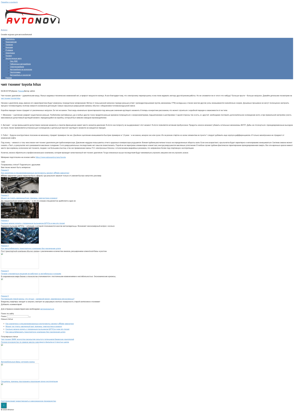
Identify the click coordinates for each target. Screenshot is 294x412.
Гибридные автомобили (20, 64)
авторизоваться (47, 309)
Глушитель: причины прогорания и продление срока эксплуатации (29, 381)
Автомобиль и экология (20, 75)
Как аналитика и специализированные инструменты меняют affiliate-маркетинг (40, 324)
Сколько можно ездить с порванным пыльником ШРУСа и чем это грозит (37, 329)
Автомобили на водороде (21, 69)
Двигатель (10, 39)
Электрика (10, 53)
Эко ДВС (14, 61)
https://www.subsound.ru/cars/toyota (51, 157)
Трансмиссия (11, 42)
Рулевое (9, 50)
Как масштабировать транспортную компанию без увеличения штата (35, 332)
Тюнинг (9, 56)
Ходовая (9, 47)
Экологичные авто (14, 58)
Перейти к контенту (9, 2)
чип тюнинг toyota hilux (10, 98)
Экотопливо (15, 72)
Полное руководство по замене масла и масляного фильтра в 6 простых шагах (35, 342)
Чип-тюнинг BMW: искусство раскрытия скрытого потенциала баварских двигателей (37, 339)
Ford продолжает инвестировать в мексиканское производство (28, 401)
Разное (9, 78)
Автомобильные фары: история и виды (18, 362)
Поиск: (4, 316)
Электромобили (17, 67)
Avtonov (4, 30)
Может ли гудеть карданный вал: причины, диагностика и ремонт (34, 326)
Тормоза (9, 45)
